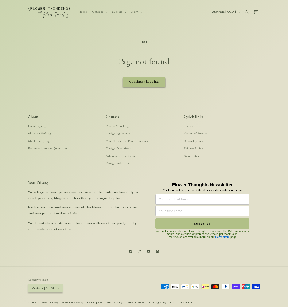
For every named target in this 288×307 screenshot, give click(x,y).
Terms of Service (196, 133)
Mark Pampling (39, 141)
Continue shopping (144, 81)
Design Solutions (118, 163)
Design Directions (118, 148)
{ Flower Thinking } (49, 303)
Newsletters (222, 237)
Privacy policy (114, 303)
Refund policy (193, 141)
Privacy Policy (193, 148)
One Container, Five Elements (127, 141)
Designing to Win (118, 133)
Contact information (181, 303)
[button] (99, 12)
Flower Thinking (39, 133)
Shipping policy (157, 303)
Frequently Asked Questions (48, 148)
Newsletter (191, 156)
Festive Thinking (117, 126)
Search (188, 126)
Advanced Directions (120, 156)
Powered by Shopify (72, 303)
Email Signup (37, 126)
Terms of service (135, 303)
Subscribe (202, 223)
